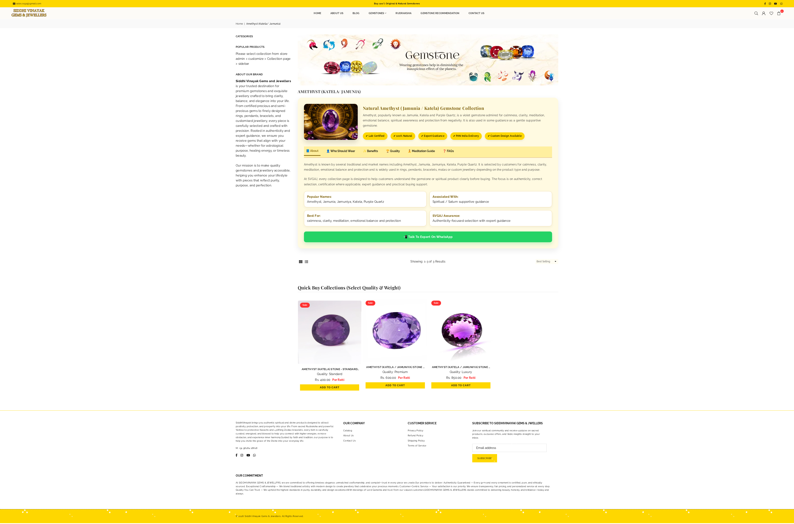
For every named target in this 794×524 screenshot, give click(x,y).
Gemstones (376, 13)
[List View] (306, 261)
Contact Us (476, 13)
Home (317, 13)
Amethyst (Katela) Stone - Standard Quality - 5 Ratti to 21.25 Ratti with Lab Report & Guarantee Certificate (329, 370)
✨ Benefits (370, 151)
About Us (336, 13)
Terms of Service (417, 445)
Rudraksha (403, 13)
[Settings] (764, 13)
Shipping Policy (416, 440)
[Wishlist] (771, 13)
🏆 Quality (393, 151)
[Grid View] (301, 261)
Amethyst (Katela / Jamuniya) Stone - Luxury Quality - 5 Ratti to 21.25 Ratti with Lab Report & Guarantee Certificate (461, 367)
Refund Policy (415, 435)
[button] (779, 13)
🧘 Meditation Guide (421, 151)
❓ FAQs (448, 151)
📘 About (312, 150)
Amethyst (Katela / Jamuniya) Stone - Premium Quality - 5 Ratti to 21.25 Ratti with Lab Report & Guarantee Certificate (395, 367)
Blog (356, 13)
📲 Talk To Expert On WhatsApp (428, 237)
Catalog (347, 430)
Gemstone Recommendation (440, 13)
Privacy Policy (415, 430)
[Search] (756, 13)
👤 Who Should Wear (340, 151)
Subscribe (484, 458)
